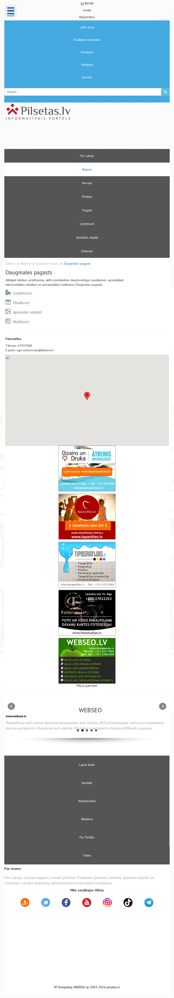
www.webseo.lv (15, 716)
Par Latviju (87, 156)
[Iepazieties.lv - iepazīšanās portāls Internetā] (87, 516)
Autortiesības (87, 801)
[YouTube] (86, 902)
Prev (11, 706)
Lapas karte (87, 765)
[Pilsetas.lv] (87, 111)
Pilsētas (87, 197)
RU (87, 3)
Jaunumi (87, 77)
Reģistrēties (87, 17)
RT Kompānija (63, 987)
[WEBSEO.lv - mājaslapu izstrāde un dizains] (87, 661)
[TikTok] (128, 902)
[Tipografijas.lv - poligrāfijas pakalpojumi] (87, 565)
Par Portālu (87, 837)
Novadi (87, 183)
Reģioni (87, 169)
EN (91, 3)
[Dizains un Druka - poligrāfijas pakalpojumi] (87, 468)
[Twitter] (45, 903)
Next (162, 706)
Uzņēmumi (87, 224)
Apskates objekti (87, 237)
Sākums (10, 263)
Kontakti (87, 783)
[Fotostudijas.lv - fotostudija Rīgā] (87, 613)
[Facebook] (66, 903)
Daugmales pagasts (77, 263)
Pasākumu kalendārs (87, 40)
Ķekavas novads (47, 263)
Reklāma (87, 819)
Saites (87, 855)
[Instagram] (107, 902)
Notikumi (87, 65)
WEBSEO (79, 987)
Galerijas (87, 251)
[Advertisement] (73, 136)
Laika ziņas (87, 27)
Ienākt (87, 10)
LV (82, 3)
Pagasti (87, 210)
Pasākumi (87, 52)
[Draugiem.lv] (25, 903)
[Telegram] (148, 902)
